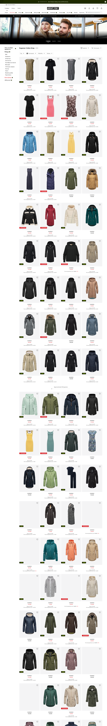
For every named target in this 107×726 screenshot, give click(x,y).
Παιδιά (19, 8)
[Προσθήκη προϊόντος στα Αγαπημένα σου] (37, 59)
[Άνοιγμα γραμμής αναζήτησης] (86, 12)
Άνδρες (13, 8)
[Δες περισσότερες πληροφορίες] (29, 91)
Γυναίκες (7, 8)
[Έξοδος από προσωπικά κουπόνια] (85, 8)
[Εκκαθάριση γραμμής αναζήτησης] (101, 12)
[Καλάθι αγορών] (101, 8)
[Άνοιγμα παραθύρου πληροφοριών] (105, 2)
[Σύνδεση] (89, 8)
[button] (85, 48)
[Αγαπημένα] (97, 8)
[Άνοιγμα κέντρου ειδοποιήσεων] (93, 8)
